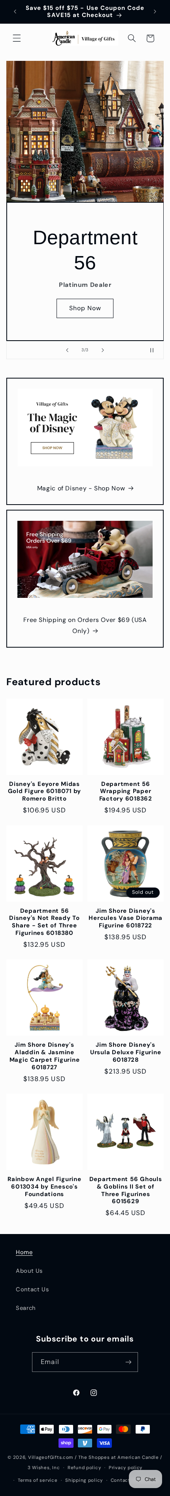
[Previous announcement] (15, 11)
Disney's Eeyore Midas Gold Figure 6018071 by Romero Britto (44, 791)
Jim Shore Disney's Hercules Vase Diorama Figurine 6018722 (125, 918)
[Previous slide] (67, 350)
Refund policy (84, 1468)
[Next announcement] (155, 11)
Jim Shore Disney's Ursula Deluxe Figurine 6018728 (125, 1052)
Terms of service (38, 1480)
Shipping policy (84, 1480)
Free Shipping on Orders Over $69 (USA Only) (84, 625)
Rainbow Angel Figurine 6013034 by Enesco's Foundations (44, 1187)
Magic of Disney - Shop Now (81, 488)
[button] (17, 38)
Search (26, 1308)
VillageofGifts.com (50, 1457)
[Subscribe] (128, 1362)
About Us (29, 1271)
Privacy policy (125, 1468)
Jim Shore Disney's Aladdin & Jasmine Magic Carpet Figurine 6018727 (44, 1056)
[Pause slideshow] (155, 350)
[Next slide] (102, 350)
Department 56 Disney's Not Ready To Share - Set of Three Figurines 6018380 (44, 922)
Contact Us (32, 1289)
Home (24, 1252)
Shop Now (85, 308)
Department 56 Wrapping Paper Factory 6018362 (125, 791)
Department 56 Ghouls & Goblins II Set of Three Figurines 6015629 (125, 1190)
